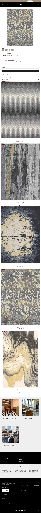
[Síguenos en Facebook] (2, 503)
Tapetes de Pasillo (36, 487)
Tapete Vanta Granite (20, 327)
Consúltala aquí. (20, 461)
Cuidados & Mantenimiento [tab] (14, 454)
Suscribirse (5, 490)
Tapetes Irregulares (36, 485)
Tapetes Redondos (36, 483)
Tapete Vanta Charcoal (20, 264)
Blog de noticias (23, 490)
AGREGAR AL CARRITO (20, 71)
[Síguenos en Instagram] (4, 503)
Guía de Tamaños (4, 498)
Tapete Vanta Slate (20, 389)
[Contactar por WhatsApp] (38, 510)
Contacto (3, 496)
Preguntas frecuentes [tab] (27, 454)
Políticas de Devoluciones (24, 487)
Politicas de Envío (23, 488)
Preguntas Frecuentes (24, 483)
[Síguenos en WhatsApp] (9, 503)
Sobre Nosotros (23, 482)
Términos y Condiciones (24, 485)
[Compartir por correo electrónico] (10, 77)
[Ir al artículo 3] (9, 49)
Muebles (34, 488)
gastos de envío (11, 61)
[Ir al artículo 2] (6, 49)
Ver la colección (5, 79)
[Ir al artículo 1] (3, 49)
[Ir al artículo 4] (12, 49)
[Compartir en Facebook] (6, 77)
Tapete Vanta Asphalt (20, 202)
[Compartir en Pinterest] (9, 77)
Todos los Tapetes (36, 482)
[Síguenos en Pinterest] (7, 503)
